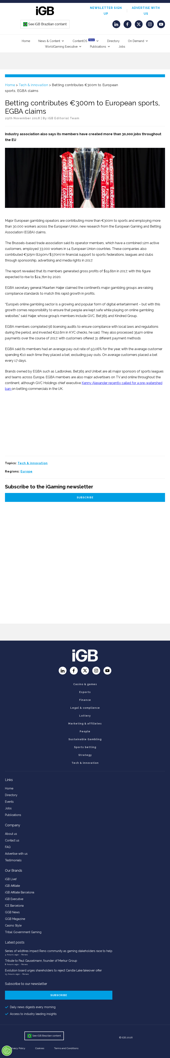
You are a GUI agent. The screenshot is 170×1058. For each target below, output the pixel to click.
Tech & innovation (33, 85)
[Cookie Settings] (7, 1051)
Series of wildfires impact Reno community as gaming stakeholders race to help (58, 951)
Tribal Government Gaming (23, 932)
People (85, 731)
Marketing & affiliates (85, 723)
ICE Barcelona (14, 905)
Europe (27, 471)
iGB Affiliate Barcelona (19, 892)
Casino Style (13, 925)
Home (26, 41)
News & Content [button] (49, 41)
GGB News (12, 912)
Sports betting (85, 747)
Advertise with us (16, 853)
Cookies (39, 1048)
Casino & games (85, 684)
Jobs (122, 46)
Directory (113, 41)
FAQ (8, 847)
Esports (85, 692)
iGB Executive (14, 899)
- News (23, 954)
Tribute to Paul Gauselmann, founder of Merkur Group (41, 960)
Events (9, 801)
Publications (98, 46)
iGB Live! (11, 879)
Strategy (85, 755)
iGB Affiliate (12, 885)
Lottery (85, 715)
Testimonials (13, 860)
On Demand (136, 41)
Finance (85, 700)
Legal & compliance (85, 707)
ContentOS (83, 41)
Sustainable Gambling (85, 739)
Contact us (12, 840)
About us (11, 833)
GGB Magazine (15, 919)
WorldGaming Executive (61, 46)
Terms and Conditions (66, 1048)
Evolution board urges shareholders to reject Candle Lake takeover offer (53, 970)
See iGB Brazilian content (45, 24)
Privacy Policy (17, 1048)
